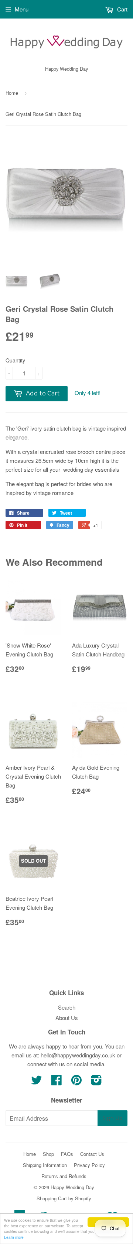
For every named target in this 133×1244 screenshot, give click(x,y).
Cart (121, 9)
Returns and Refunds (63, 1176)
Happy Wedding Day (72, 1187)
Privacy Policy (89, 1164)
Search (66, 1007)
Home (12, 92)
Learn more (14, 1237)
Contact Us (92, 1153)
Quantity (15, 360)
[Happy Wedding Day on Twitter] (36, 1082)
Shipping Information (45, 1164)
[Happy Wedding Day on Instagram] (96, 1082)
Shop (48, 1153)
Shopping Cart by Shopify (64, 1198)
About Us (66, 1017)
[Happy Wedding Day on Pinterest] (76, 1082)
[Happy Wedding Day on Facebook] (56, 1082)
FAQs (67, 1153)
